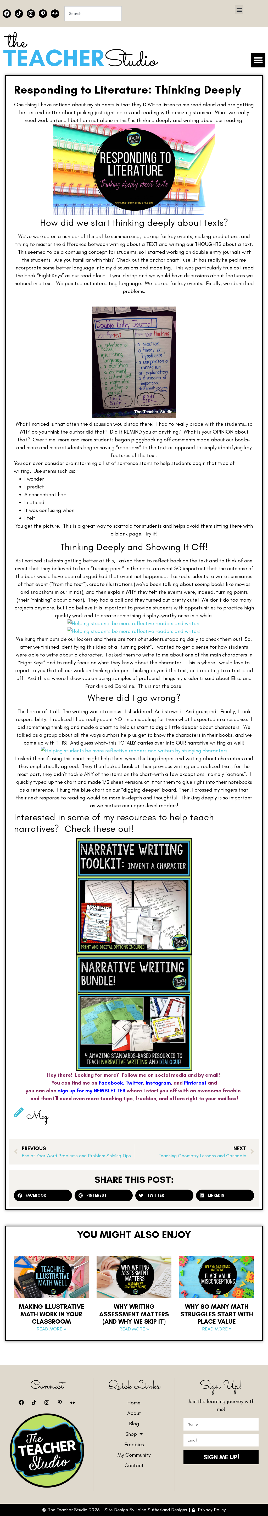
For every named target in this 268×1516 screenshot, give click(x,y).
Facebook (111, 1083)
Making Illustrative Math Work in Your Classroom (51, 1314)
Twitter (134, 1083)
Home (134, 1402)
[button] (239, 9)
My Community (134, 1455)
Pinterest (195, 1083)
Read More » (51, 1329)
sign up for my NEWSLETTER (91, 1090)
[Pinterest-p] (43, 13)
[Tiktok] (19, 13)
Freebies (134, 1444)
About (134, 1413)
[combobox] (93, 13)
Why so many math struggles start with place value (216, 1314)
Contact (134, 1465)
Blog (134, 1423)
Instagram (158, 1083)
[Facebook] (7, 13)
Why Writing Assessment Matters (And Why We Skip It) (134, 1314)
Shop (131, 1434)
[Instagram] (31, 13)
